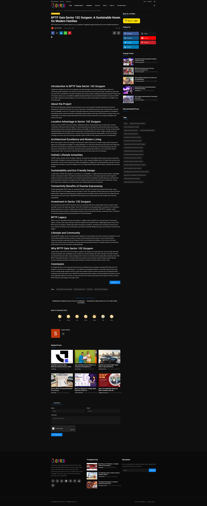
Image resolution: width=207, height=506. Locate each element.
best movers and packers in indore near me (135, 175)
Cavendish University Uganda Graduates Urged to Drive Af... (145, 59)
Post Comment (57, 434)
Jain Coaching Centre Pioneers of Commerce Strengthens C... (85, 365)
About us (62, 1)
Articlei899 (100, 467)
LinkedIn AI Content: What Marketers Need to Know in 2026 (61, 365)
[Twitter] (57, 481)
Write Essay (53, 392)
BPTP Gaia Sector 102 (79, 289)
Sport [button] (104, 5)
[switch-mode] (154, 1)
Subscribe (152, 470)
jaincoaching (78, 369)
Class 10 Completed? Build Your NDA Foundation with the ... (108, 389)
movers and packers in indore (131, 127)
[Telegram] (70, 481)
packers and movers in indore (137, 123)
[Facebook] (53, 481)
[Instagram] (62, 481)
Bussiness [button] (89, 5)
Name (52, 408)
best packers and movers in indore (132, 140)
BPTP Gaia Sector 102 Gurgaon (64, 289)
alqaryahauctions (102, 369)
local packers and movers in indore (132, 158)
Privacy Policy (151, 502)
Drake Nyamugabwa (139, 62)
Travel (125, 123)
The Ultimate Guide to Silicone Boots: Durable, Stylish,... (109, 473)
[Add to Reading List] (118, 33)
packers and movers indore (131, 130)
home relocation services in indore (132, 168)
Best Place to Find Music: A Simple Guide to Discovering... (108, 464)
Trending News (59, 10)
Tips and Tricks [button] (121, 5)
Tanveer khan (101, 476)
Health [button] (112, 5)
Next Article (90, 298)
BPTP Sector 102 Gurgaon (101, 289)
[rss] (53, 485)
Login (144, 1)
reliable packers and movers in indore (133, 151)
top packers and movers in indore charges (134, 144)
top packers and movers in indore (132, 137)
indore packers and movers (131, 134)
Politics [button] (97, 5)
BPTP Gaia (89, 289)
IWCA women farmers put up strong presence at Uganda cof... (144, 69)
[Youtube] (66, 481)
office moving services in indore (132, 178)
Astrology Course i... (103, 485)
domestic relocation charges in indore (133, 161)
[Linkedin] (79, 481)
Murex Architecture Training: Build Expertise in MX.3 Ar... (85, 389)
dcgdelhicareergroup (103, 392)
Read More (114, 282)
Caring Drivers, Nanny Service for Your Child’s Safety (102, 301)
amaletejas (53, 369)
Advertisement (54, 1)
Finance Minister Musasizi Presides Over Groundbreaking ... (146, 78)
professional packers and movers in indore (134, 164)
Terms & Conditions (140, 502)
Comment (54, 415)
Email (88, 408)
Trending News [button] (78, 5)
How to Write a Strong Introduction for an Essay (61, 389)
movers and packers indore (147, 130)
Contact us (68, 1)
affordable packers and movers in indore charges (136, 171)
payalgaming (138, 90)
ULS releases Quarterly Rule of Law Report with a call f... (146, 97)
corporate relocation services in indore (133, 154)
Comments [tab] (57, 403)
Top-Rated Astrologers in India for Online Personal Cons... (108, 482)
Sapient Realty (65, 330)
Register (150, 1)
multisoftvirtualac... (79, 392)
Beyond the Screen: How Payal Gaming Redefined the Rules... (145, 87)
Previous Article (80, 298)
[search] (154, 5)
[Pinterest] (75, 481)
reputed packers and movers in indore (133, 182)
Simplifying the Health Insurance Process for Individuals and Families (68, 302)
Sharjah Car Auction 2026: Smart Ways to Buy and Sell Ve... (108, 365)
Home (70, 5)
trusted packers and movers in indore (133, 147)
